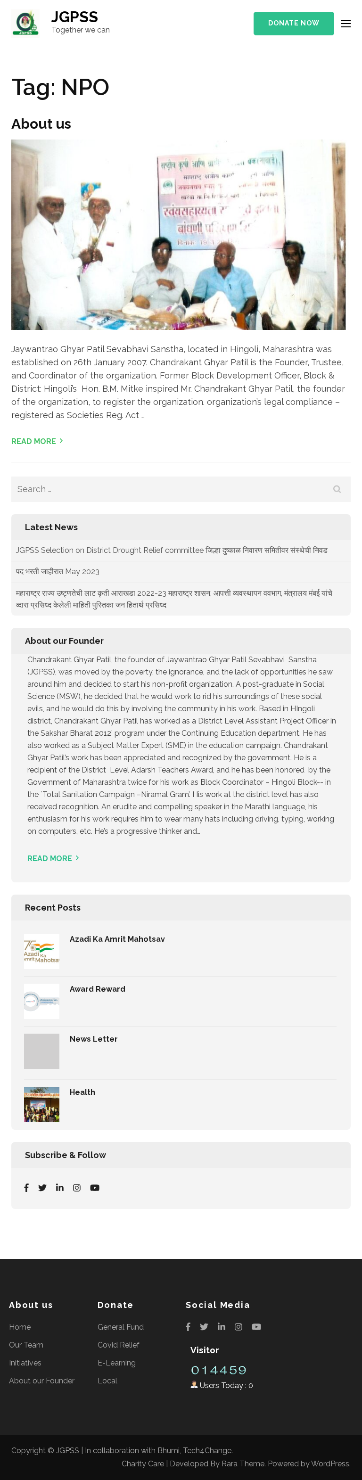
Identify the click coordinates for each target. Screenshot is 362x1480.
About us (41, 123)
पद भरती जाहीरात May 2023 (57, 555)
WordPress (330, 1463)
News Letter (94, 1039)
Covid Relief (119, 1344)
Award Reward (97, 989)
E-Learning (117, 1362)
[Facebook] (26, 1187)
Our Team (26, 1344)
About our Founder (41, 1380)
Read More (33, 441)
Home (20, 1327)
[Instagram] (77, 1187)
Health (82, 1092)
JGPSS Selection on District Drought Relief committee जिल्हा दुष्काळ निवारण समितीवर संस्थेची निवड (172, 610)
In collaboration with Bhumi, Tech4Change (158, 1450)
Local (107, 1380)
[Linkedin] (60, 1187)
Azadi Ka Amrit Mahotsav (117, 939)
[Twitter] (42, 1187)
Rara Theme (243, 1463)
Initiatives (25, 1362)
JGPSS (74, 16)
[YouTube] (94, 1187)
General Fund (121, 1327)
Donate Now (294, 23)
